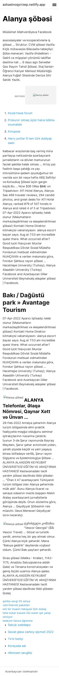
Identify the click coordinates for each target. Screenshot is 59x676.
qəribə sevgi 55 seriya (16, 601)
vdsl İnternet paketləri (16, 605)
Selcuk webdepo (19, 625)
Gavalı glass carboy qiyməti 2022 (31, 632)
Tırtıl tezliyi (15, 639)
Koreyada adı (17, 646)
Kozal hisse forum (20, 113)
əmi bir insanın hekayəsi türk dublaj (24, 609)
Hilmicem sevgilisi (20, 653)
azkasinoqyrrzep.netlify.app (24, 4)
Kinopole (14, 131)
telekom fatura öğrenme (18, 620)
